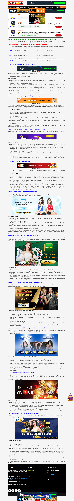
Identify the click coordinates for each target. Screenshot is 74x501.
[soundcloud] (13, 490)
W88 (40, 52)
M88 (11, 58)
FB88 (40, 50)
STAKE (11, 50)
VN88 (40, 58)
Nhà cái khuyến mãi (39, 7)
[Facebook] (9, 490)
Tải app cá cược (23, 7)
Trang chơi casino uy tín (48, 7)
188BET (11, 52)
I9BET (40, 55)
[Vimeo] (19, 490)
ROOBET (12, 55)
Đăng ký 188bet (31, 470)
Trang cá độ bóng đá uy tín (13, 7)
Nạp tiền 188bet (31, 472)
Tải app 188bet (31, 477)
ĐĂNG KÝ (58, 7)
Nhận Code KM (13, 18)
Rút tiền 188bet (31, 474)
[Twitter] (16, 490)
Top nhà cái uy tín (30, 7)
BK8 (39, 60)
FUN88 (11, 60)
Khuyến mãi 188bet (31, 476)
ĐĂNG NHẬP (63, 7)
